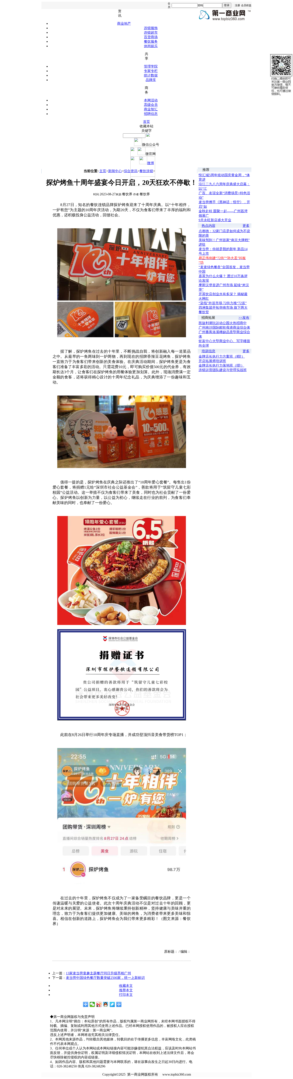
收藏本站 (146, 126)
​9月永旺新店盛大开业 (215, 220)
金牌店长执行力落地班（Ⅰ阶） (221, 365)
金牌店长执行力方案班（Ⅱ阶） (222, 356)
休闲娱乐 (151, 46)
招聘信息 (151, 114)
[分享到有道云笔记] (112, 1004)
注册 (237, 5)
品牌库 (151, 80)
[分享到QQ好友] (105, 1004)
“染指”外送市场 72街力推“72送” (223, 303)
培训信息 (208, 351)
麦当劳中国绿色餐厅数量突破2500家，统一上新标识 (105, 978)
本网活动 (151, 100)
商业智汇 (151, 109)
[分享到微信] (92, 1004)
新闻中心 (115, 171)
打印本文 (126, 994)
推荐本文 (126, 990)
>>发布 (244, 317)
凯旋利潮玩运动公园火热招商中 (223, 323)
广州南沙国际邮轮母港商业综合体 (224, 327)
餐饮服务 (151, 41)
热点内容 (208, 225)
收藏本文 (126, 985)
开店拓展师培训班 (212, 361)
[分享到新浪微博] (99, 1004)
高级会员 (151, 105)
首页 (146, 121)
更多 (246, 225)
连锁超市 (151, 32)
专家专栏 (151, 71)
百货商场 (151, 37)
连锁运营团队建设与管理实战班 (223, 370)
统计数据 (151, 75)
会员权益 (246, 5)
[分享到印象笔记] (119, 1004)
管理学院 (151, 66)
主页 (102, 171)
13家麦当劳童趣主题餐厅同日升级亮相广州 (98, 973)
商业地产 (124, 23)
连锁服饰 (151, 28)
